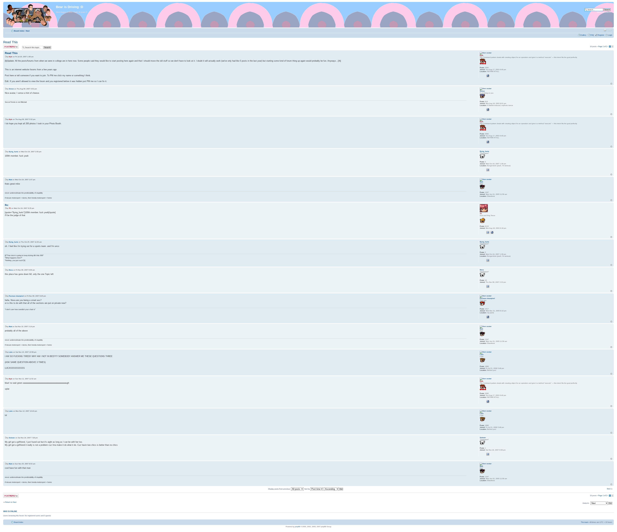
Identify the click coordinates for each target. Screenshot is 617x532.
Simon (11, 89)
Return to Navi (10, 502)
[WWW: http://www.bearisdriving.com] (487, 75)
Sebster (12, 438)
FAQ (592, 35)
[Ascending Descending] (333, 489)
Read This (10, 42)
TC (10, 208)
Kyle (10, 57)
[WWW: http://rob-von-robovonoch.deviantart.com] (487, 109)
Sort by (307, 489)
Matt (10, 179)
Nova (11, 270)
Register (601, 35)
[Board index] (30, 15)
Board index (19, 31)
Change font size (610, 30)
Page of (602, 46)
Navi (28, 31)
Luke (11, 352)
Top (611, 84)
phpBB (297, 526)
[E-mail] (487, 169)
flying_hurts (13, 152)
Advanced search (604, 12)
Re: (7, 205)
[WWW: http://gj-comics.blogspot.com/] (487, 317)
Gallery (584, 35)
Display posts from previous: (279, 489)
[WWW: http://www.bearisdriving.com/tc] (492, 232)
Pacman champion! (16, 296)
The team (584, 522)
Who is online (10, 511)
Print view (605, 30)
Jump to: (586, 503)
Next (609, 489)
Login (610, 35)
